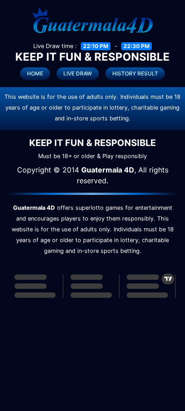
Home (35, 73)
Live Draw (77, 73)
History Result (135, 73)
